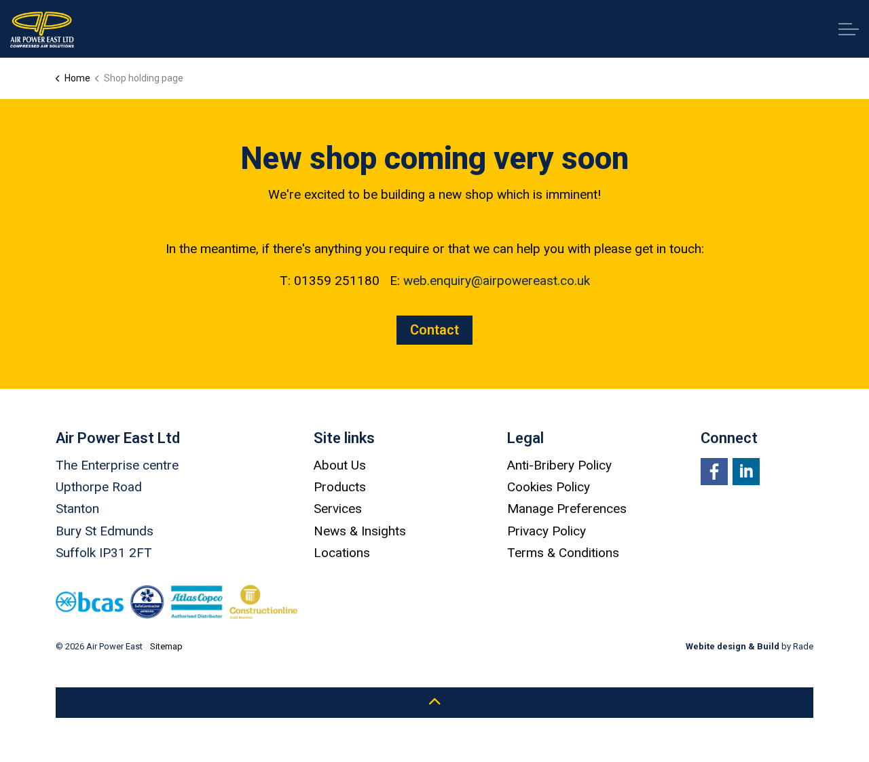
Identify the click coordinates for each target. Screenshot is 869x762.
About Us (340, 465)
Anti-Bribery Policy (559, 465)
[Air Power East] (42, 28)
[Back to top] (434, 702)
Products (340, 487)
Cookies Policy (548, 487)
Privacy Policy (546, 531)
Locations (342, 552)
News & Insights (360, 531)
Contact (434, 330)
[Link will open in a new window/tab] (714, 471)
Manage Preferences (567, 508)
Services (338, 508)
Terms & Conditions (563, 552)
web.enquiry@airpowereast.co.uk (496, 280)
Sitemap (166, 646)
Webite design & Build (732, 646)
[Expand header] (848, 29)
